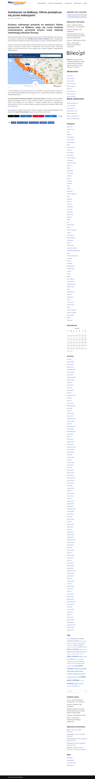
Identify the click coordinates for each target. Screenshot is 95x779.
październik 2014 (71, 508)
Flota (68, 186)
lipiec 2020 (69, 408)
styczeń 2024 (70, 374)
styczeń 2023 (70, 390)
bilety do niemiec (73, 649)
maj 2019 (69, 423)
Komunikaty (70, 206)
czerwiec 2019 (70, 421)
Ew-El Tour (69, 183)
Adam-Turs (69, 126)
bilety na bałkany (33, 122)
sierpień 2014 (70, 514)
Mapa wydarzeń (71, 78)
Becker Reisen (70, 147)
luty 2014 (69, 529)
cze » (71, 351)
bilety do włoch (71, 651)
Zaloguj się (69, 757)
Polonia (69, 243)
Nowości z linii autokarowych (55, 3)
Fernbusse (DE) (71, 108)
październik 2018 (71, 426)
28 (73, 347)
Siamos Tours (70, 281)
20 (71, 343)
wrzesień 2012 (70, 573)
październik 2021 (71, 395)
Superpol (69, 294)
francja (68, 659)
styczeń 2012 (70, 594)
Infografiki (69, 199)
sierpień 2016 (70, 452)
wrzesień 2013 (70, 542)
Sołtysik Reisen (71, 291)
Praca (68, 253)
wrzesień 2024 (70, 372)
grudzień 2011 (70, 596)
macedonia (51, 122)
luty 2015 (69, 498)
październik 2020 (71, 405)
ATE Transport (70, 139)
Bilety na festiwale (71, 96)
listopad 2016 (70, 444)
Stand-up (69, 88)
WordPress (20, 777)
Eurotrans (69, 181)
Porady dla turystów (72, 248)
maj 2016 (69, 460)
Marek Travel (70, 214)
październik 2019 (71, 418)
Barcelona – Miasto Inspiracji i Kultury (76, 40)
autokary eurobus (70, 643)
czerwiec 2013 (70, 550)
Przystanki (69, 258)
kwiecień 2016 (70, 462)
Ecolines (69, 165)
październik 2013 (71, 539)
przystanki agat (80, 661)
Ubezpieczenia (77, 3)
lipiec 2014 (69, 516)
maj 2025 (69, 359)
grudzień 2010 (70, 619)
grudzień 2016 (70, 441)
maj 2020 (69, 410)
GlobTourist (70, 191)
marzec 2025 (70, 364)
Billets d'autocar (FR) (72, 111)
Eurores (69, 178)
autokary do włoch (82, 641)
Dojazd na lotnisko (71, 163)
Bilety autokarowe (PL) (72, 103)
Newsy (68, 227)
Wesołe (69, 317)
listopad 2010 (70, 622)
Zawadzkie (69, 320)
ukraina (72, 686)
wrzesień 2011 (70, 604)
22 (76, 343)
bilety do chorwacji (22, 122)
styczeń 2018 (70, 429)
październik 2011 (71, 601)
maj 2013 (69, 552)
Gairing (69, 188)
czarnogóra (43, 122)
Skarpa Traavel (70, 286)
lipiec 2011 (69, 606)
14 (73, 340)
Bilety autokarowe (12, 110)
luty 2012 (69, 591)
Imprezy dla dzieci (71, 91)
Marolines (69, 217)
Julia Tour (69, 204)
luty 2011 (69, 614)
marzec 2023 (70, 385)
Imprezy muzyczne (71, 83)
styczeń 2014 (70, 532)
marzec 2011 (70, 612)
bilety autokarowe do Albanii (38, 40)
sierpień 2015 (70, 483)
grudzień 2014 (70, 503)
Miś (68, 222)
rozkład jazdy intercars (73, 677)
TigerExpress (70, 297)
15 (76, 340)
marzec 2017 (70, 434)
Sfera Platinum (70, 279)
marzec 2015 (70, 496)
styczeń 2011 (70, 617)
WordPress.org (70, 765)
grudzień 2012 (70, 565)
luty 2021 (69, 400)
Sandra (69, 273)
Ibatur (68, 196)
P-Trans (69, 232)
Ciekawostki (70, 160)
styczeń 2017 (70, 439)
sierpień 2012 (70, 576)
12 (68, 340)
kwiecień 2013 (70, 555)
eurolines (85, 656)
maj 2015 (69, 490)
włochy (76, 686)
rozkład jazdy (77, 668)
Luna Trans (69, 209)
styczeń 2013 (70, 563)
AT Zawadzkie (70, 137)
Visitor (68, 307)
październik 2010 (71, 625)
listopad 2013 (70, 537)
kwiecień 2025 (70, 361)
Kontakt (85, 3)
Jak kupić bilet (68, 3)
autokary (68, 638)
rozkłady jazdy (81, 680)
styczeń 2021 (70, 403)
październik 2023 (71, 377)
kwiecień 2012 (70, 586)
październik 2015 (71, 478)
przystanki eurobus (71, 663)
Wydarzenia (70, 75)
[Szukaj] (85, 691)
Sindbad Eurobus (71, 284)
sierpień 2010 (70, 630)
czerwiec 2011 (70, 609)
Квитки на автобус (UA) (73, 116)
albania (13, 122)
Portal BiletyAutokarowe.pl (73, 250)
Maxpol (69, 219)
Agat (68, 132)
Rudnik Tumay (70, 268)
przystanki (74, 661)
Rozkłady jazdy (70, 266)
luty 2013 (69, 560)
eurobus (80, 656)
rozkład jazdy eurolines (79, 674)
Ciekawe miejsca (71, 157)
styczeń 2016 (70, 470)
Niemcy (72, 659)
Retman (69, 261)
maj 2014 (69, 521)
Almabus (69, 134)
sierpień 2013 (70, 545)
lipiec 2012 (69, 578)
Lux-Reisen (70, 212)
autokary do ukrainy (73, 641)
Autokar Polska (70, 142)
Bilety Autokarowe (42, 3)
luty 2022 (69, 392)
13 (71, 340)
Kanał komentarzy (71, 763)
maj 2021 (69, 398)
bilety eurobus (80, 651)
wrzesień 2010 (70, 627)
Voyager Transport (71, 310)
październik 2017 (71, 431)
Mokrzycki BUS (70, 224)
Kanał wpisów (70, 760)
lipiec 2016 (69, 454)
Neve (9, 777)
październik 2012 (71, 570)
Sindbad (70, 683)
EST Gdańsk (70, 173)
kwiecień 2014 (70, 524)
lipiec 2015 (69, 485)
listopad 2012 (70, 568)
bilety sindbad (72, 656)
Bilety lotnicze (70, 155)
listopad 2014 (70, 506)
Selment (69, 276)
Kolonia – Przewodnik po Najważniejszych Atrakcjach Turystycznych (74, 44)
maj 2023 (69, 382)
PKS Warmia (70, 240)
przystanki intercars (71, 665)
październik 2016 (71, 447)
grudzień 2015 (70, 472)
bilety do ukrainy (82, 649)
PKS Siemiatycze (71, 237)
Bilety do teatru (70, 81)
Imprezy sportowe (71, 94)
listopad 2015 (70, 475)
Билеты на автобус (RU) (73, 118)
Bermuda (69, 150)
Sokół (68, 289)
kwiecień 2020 (70, 413)
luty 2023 (69, 387)
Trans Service (70, 302)
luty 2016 (69, 467)
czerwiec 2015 (70, 488)
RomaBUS (69, 263)
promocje (77, 659)
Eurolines (69, 175)
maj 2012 (69, 583)
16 (79, 340)
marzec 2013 (70, 558)
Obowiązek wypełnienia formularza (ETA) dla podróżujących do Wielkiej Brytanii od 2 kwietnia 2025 (76, 35)
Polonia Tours (70, 245)
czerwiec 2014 (70, 519)
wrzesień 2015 (70, 480)
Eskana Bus (70, 170)
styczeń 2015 (70, 501)
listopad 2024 (70, 367)
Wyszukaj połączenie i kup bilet (77, 16)
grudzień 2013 (70, 534)
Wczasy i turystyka (71, 312)
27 (71, 347)
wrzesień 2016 (70, 449)
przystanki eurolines (80, 663)
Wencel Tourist (70, 315)
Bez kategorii (70, 152)
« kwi (68, 351)
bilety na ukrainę (80, 654)
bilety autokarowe (78, 645)
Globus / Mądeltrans (72, 193)
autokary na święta (77, 643)
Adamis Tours (70, 129)
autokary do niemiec (77, 638)
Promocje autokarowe (72, 255)
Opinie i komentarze (72, 230)
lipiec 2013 (69, 547)
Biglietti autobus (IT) (72, 113)
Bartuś (68, 145)
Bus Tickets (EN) (71, 105)
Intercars (69, 201)
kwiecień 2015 (70, 493)
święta (79, 686)
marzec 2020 (70, 416)
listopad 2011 (70, 599)
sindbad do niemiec (79, 683)
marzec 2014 (70, 527)
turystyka (68, 686)
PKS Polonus (70, 235)
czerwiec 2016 (70, 457)
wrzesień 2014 (70, 511)
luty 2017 (69, 436)
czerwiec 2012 (70, 581)
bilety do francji (83, 647)
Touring (69, 299)
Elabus (68, 168)
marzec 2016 (70, 465)
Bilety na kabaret (71, 86)
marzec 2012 (70, 588)
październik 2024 (71, 369)
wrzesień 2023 (70, 380)
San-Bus (69, 271)
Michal (12, 18)
